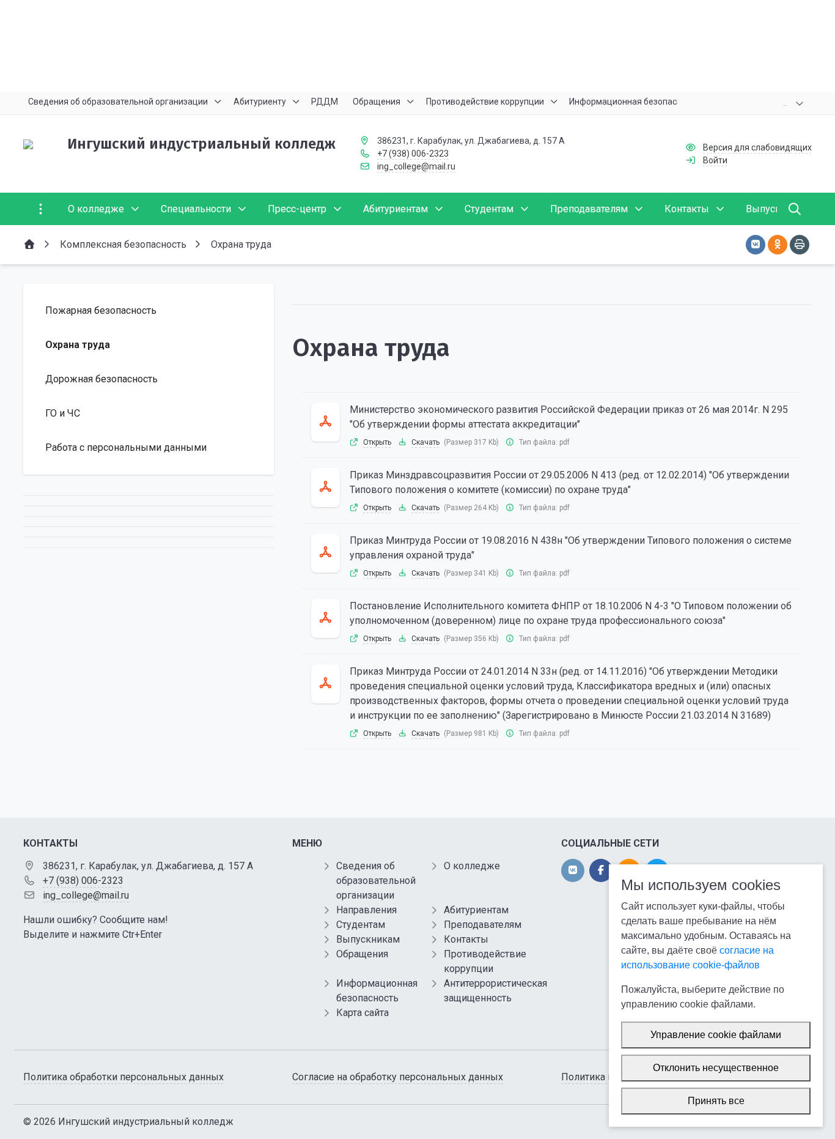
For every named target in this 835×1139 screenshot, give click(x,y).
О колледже (472, 866)
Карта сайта (362, 1012)
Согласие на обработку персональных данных (397, 1077)
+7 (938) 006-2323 (413, 153)
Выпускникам (368, 939)
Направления (366, 910)
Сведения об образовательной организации (376, 880)
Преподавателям (482, 924)
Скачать (425, 442)
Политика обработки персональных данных (123, 1077)
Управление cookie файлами (715, 1035)
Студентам (360, 924)
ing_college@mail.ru (416, 166)
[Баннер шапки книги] (417, 46)
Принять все (716, 1101)
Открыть (377, 442)
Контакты (466, 939)
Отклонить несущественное (716, 1068)
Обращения (362, 954)
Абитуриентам (476, 910)
